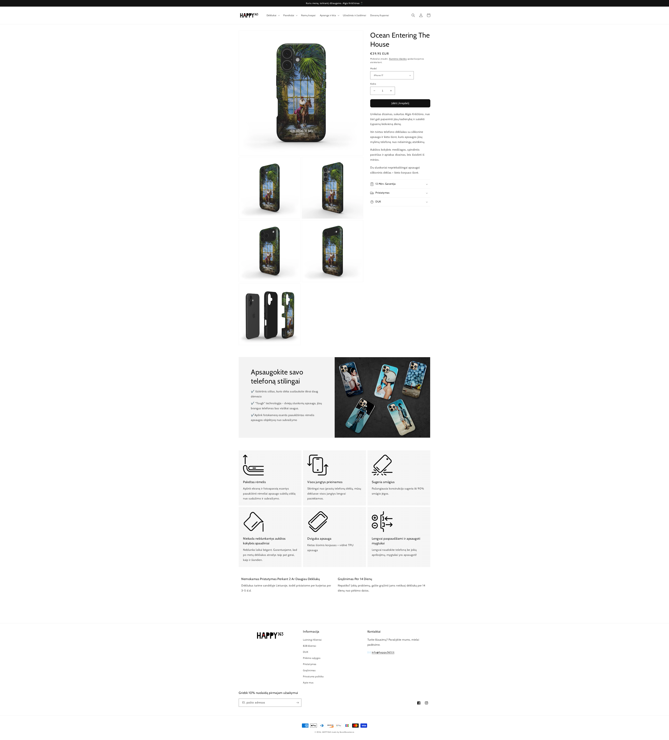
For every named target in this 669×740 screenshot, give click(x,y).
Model (373, 68)
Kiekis (373, 83)
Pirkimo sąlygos (311, 658)
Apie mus (308, 682)
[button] (272, 15)
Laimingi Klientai (312, 639)
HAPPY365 (326, 732)
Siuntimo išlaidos (398, 58)
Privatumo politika (313, 676)
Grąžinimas (309, 670)
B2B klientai (309, 645)
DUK (305, 651)
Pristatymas (309, 664)
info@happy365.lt (383, 652)
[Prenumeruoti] (297, 703)
